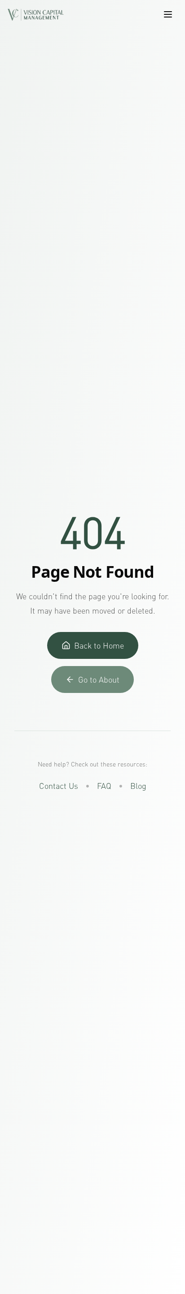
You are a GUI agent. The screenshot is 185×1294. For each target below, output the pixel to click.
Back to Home (99, 645)
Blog (138, 786)
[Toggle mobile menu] (168, 14)
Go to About (98, 679)
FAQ (104, 786)
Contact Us (58, 786)
